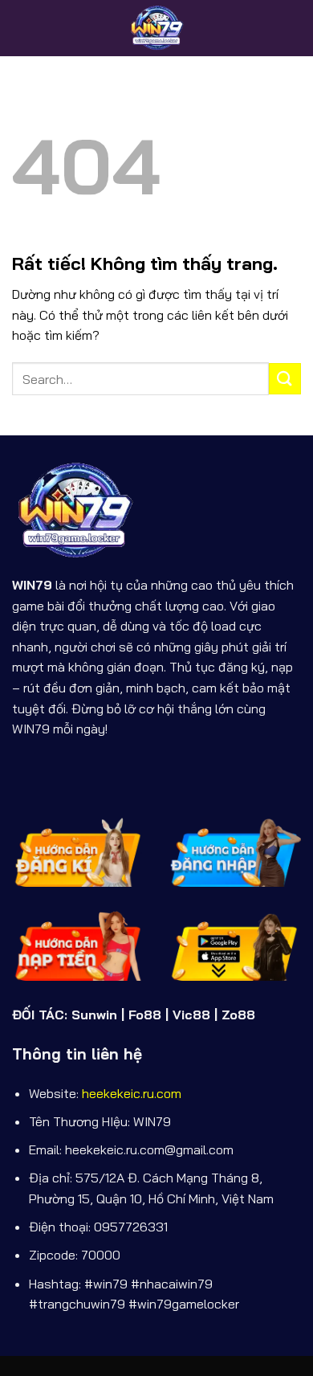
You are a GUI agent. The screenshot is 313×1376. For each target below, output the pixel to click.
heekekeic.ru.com (131, 1093)
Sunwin (94, 1014)
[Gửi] (285, 378)
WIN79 (32, 585)
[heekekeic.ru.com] (156, 28)
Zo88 (238, 1014)
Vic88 (191, 1014)
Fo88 (144, 1014)
